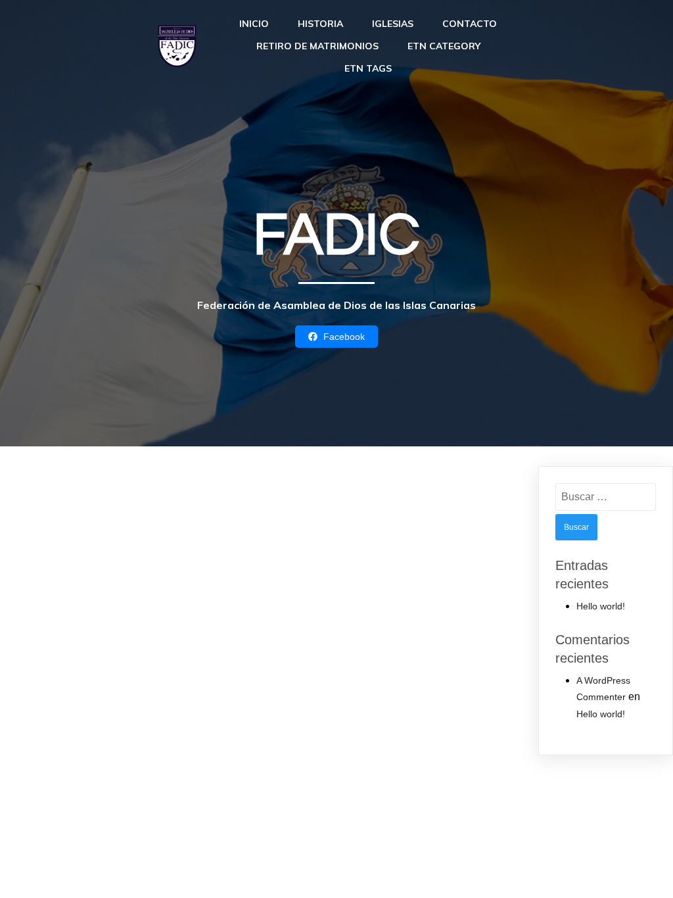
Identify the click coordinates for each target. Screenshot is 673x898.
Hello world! (600, 606)
